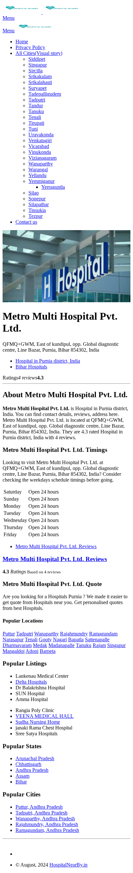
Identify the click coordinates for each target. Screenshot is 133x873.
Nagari (60, 639)
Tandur (35, 105)
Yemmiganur (41, 181)
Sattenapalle (97, 639)
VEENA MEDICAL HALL (44, 716)
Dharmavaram (17, 645)
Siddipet (36, 59)
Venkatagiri (40, 140)
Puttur (9, 633)
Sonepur (37, 198)
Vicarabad (38, 146)
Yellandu (37, 175)
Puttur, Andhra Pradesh (39, 807)
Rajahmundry (74, 633)
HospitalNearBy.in (68, 865)
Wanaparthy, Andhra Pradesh (45, 818)
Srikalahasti (40, 82)
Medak (40, 645)
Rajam (99, 645)
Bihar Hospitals (31, 366)
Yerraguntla (53, 187)
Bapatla (76, 639)
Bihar (21, 781)
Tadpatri (36, 99)
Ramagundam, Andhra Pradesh (47, 830)
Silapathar (38, 204)
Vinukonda (39, 152)
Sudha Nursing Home (37, 722)
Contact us (26, 222)
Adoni (32, 651)
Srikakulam (40, 76)
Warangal (38, 169)
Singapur (37, 65)
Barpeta (48, 651)
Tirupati (36, 123)
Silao (33, 193)
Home (21, 41)
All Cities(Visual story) (38, 53)
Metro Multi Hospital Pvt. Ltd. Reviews (55, 559)
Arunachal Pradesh (34, 758)
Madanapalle (61, 645)
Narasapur (13, 639)
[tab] (66, 559)
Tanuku (36, 111)
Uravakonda (41, 134)
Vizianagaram (42, 158)
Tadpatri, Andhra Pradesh (41, 812)
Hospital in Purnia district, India (47, 361)
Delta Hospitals (31, 682)
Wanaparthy (40, 163)
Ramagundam (103, 633)
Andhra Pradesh (31, 770)
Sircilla (35, 70)
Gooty (45, 639)
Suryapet (37, 88)
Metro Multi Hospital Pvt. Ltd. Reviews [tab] (56, 546)
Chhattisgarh (28, 764)
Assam (22, 776)
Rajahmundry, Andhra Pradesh (46, 824)
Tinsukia (37, 210)
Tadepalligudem (44, 94)
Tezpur (35, 216)
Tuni (33, 129)
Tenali (34, 117)
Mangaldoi (14, 651)
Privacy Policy (30, 47)
